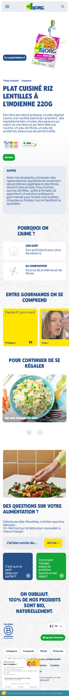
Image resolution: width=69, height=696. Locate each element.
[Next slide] (40, 432)
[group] (35, 398)
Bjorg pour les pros (53, 637)
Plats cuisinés (11, 80)
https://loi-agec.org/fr (41, 680)
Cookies (54, 665)
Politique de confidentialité (46, 659)
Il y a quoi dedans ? (14, 57)
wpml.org (21, 693)
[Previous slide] (29, 432)
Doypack (27, 80)
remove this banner (57, 693)
